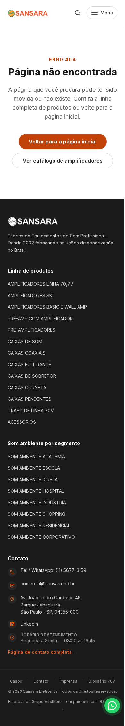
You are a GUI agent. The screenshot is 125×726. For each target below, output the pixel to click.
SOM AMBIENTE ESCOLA (34, 468)
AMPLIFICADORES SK (30, 295)
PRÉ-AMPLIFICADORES (31, 330)
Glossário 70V (101, 681)
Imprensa (68, 681)
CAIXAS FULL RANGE (29, 364)
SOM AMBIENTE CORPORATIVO (41, 537)
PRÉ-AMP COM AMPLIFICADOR (40, 318)
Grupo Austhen (46, 701)
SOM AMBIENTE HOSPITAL (36, 491)
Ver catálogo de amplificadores (63, 161)
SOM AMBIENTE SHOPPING (36, 514)
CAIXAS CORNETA (27, 387)
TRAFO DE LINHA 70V (31, 410)
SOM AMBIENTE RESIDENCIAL (39, 525)
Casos (16, 681)
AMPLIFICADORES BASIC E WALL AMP (47, 307)
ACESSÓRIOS (22, 422)
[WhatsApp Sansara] (112, 705)
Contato (40, 681)
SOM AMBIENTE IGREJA (33, 479)
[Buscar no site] (77, 12)
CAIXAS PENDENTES (29, 399)
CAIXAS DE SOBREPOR (32, 376)
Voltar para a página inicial (62, 141)
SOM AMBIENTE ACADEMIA (36, 456)
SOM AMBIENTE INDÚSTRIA (37, 502)
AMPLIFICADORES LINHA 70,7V (40, 284)
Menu (106, 12)
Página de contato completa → (43, 652)
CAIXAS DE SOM (25, 341)
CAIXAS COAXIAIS (27, 353)
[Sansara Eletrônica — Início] (28, 13)
